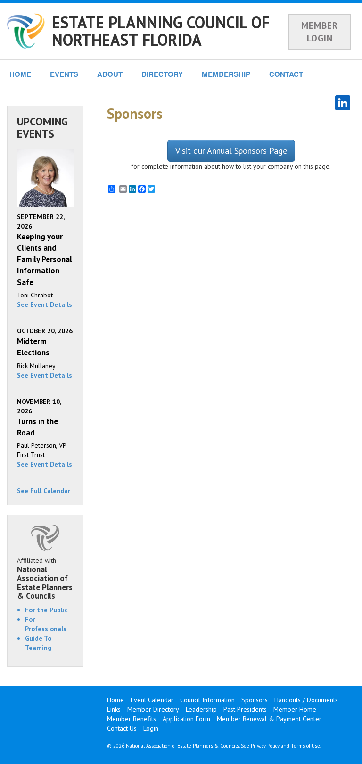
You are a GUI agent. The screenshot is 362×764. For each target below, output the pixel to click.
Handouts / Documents (306, 700)
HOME (20, 74)
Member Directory (153, 709)
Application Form (186, 719)
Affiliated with (45, 578)
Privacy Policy (265, 745)
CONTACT (286, 74)
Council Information (207, 700)
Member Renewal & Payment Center (269, 719)
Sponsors (254, 700)
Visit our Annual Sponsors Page (231, 150)
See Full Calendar (43, 490)
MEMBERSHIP (226, 74)
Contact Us (122, 728)
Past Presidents (245, 709)
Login (150, 728)
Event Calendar (152, 700)
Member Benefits (131, 719)
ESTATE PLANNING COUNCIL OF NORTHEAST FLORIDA (161, 31)
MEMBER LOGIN (319, 32)
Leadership (201, 709)
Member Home (294, 709)
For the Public (46, 610)
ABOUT (110, 74)
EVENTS (64, 74)
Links (114, 709)
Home (115, 700)
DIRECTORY (162, 74)
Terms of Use (305, 745)
